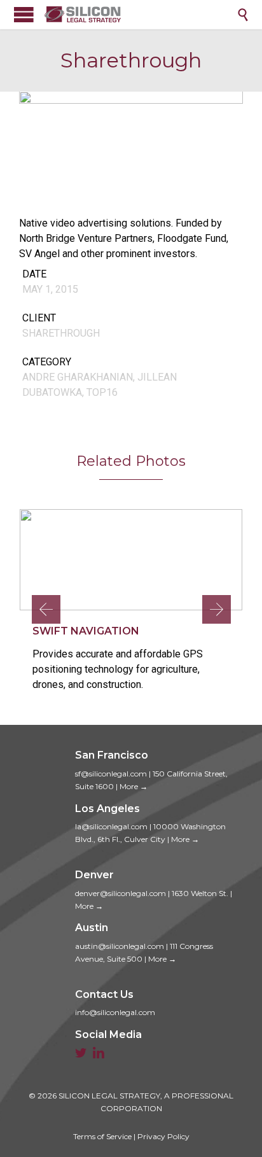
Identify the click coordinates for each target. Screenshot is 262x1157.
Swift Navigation (85, 631)
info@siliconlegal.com (115, 1012)
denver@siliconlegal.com (120, 893)
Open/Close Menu (24, 14)
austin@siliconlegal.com (119, 946)
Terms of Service (102, 1136)
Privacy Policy (163, 1136)
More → (134, 786)
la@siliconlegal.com (111, 826)
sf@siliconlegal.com (111, 773)
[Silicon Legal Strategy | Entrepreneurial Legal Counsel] (141, 14)
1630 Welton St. (200, 893)
